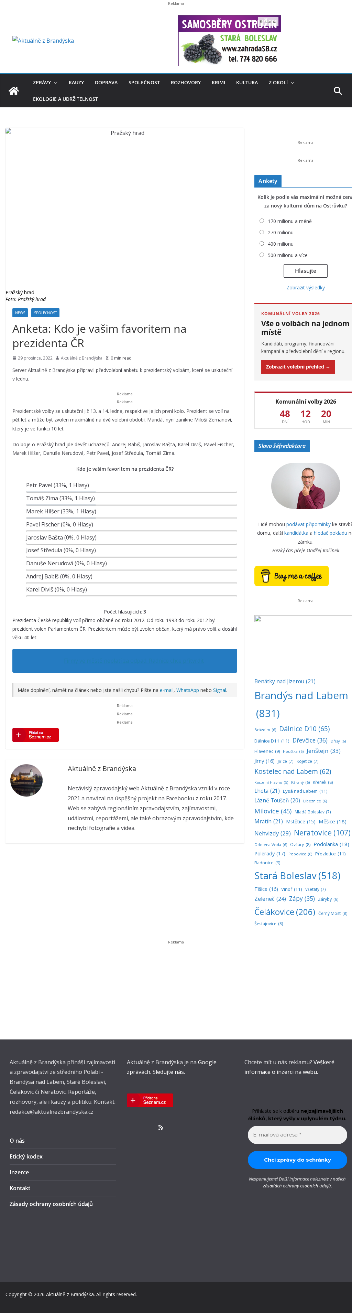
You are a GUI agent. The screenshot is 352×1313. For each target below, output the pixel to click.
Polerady (269, 853)
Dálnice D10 (304, 728)
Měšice (332, 821)
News (20, 312)
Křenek (323, 782)
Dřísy (338, 741)
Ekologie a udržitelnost (65, 99)
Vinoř (291, 889)
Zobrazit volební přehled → (298, 366)
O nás (17, 1140)
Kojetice (308, 761)
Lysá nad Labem (305, 791)
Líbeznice (315, 800)
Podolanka (331, 844)
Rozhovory (186, 82)
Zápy (302, 898)
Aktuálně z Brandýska (81, 358)
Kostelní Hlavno (271, 782)
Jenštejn (324, 751)
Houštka (293, 751)
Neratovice (322, 832)
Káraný (300, 782)
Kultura (247, 82)
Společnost (144, 82)
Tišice (266, 888)
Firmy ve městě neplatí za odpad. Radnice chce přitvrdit (134, 660)
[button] (54, 82)
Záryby (328, 899)
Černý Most (332, 913)
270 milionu (281, 232)
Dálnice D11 (271, 741)
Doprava (106, 82)
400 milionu (281, 244)
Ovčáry (300, 844)
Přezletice (330, 854)
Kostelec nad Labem (292, 771)
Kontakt (20, 1188)
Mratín (268, 821)
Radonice (267, 863)
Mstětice (301, 821)
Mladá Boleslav (313, 811)
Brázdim (265, 729)
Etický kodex (26, 1156)
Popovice (300, 853)
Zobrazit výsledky (305, 287)
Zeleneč (270, 899)
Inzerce (19, 1172)
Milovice (273, 811)
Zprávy (42, 82)
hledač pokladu (330, 533)
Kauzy (76, 82)
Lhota (267, 790)
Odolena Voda (270, 844)
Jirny (264, 760)
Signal (219, 690)
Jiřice (286, 761)
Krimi (218, 82)
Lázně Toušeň (277, 800)
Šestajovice (268, 924)
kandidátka (296, 533)
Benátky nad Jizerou (285, 681)
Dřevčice (310, 740)
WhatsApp (187, 690)
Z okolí (278, 82)
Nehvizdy (272, 833)
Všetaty (315, 889)
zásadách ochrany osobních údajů (297, 1186)
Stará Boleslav (297, 875)
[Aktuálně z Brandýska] (13, 90)
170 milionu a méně (290, 221)
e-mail (167, 690)
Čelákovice (284, 911)
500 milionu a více (288, 255)
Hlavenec (267, 751)
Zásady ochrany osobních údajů (51, 1204)
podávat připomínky (308, 524)
